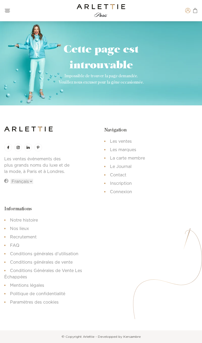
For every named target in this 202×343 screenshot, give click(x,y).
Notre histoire (24, 220)
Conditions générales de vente (41, 262)
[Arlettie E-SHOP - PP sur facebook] (8, 147)
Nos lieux (19, 228)
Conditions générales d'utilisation (44, 253)
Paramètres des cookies (34, 302)
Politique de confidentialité (37, 293)
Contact (118, 174)
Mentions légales (27, 285)
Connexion (121, 191)
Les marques (123, 149)
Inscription (121, 183)
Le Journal (121, 166)
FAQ (14, 245)
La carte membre (127, 158)
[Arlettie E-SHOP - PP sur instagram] (18, 147)
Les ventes (121, 141)
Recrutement (23, 236)
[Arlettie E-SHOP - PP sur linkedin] (28, 147)
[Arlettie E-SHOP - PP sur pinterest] (38, 147)
